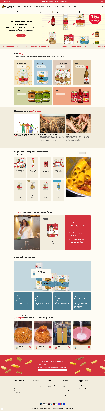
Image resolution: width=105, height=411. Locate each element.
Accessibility (65, 397)
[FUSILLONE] (45, 185)
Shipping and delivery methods (68, 394)
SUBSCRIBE (52, 370)
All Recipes (49, 383)
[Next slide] (98, 2)
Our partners (17, 390)
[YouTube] (80, 391)
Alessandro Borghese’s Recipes (52, 385)
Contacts (6, 1)
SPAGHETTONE (32, 171)
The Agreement (17, 383)
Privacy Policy (47, 367)
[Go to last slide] (10, 2)
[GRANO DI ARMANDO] (58, 163)
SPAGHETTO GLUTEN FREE (58, 194)
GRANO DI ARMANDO (58, 171)
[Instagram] (80, 388)
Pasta (33, 383)
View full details (41, 276)
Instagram (83, 388)
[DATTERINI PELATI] (45, 163)
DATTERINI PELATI (46, 171)
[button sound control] (89, 196)
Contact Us (65, 383)
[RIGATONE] (20, 185)
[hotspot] (36, 266)
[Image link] (23, 72)
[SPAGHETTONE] (32, 163)
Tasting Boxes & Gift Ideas (38, 386)
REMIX (52, 241)
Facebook (83, 385)
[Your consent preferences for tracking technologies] (2, 409)
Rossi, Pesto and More (37, 385)
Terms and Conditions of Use (68, 385)
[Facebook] (80, 385)
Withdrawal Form (67, 392)
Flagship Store (17, 392)
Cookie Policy (66, 390)
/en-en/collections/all (47, 14)
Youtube (83, 391)
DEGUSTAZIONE (20, 171)
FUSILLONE (45, 194)
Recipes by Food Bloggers (53, 388)
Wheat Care (17, 385)
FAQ (2, 1)
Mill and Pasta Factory (19, 386)
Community (16, 388)
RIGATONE (20, 194)
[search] (100, 7)
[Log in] (103, 6)
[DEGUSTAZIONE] (20, 163)
